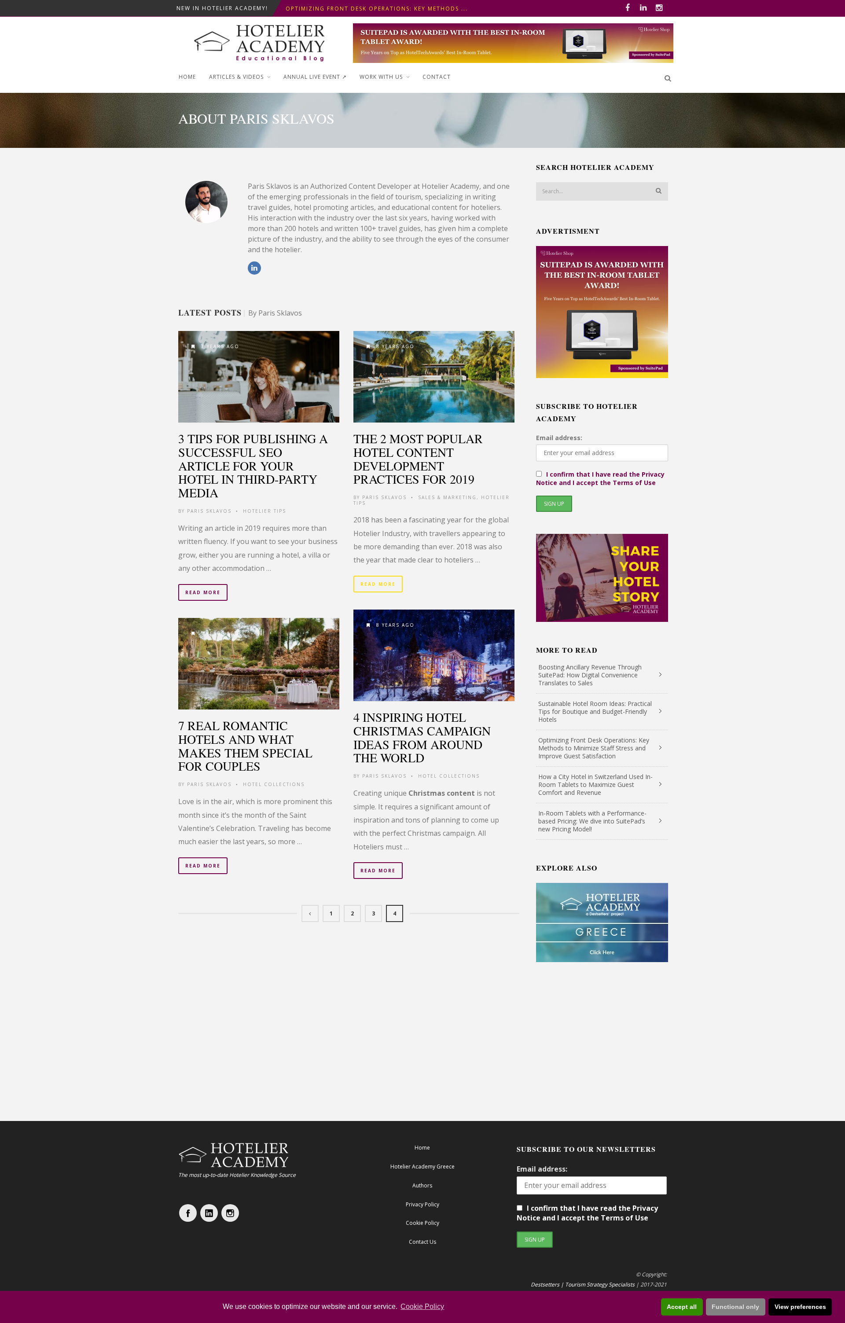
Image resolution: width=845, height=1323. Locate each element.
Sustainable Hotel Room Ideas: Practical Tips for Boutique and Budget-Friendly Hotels (595, 711)
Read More (202, 592)
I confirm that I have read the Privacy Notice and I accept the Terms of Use (600, 478)
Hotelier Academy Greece (422, 1166)
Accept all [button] (682, 1306)
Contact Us (422, 1242)
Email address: (559, 438)
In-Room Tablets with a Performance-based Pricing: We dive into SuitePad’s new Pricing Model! (592, 821)
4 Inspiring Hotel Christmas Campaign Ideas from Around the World (422, 737)
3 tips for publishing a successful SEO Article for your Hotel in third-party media (253, 465)
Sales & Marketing (447, 497)
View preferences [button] (800, 1306)
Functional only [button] (735, 1306)
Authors (422, 1185)
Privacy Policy (422, 1204)
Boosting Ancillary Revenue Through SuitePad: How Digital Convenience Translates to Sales (590, 675)
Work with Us (381, 77)
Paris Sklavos (209, 511)
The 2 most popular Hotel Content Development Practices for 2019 (418, 458)
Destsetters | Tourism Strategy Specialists (583, 1284)
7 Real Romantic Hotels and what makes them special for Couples (245, 745)
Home (187, 77)
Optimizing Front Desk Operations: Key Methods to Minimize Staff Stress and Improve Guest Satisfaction (593, 748)
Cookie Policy (422, 1306)
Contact (436, 77)
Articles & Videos (236, 77)
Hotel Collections (449, 776)
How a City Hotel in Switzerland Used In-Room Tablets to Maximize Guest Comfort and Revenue (595, 784)
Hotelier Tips (264, 511)
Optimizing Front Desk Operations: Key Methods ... (377, 8)
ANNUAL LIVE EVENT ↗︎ (315, 77)
